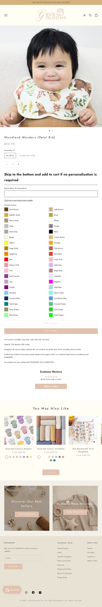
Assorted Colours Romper (19, 449)
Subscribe (13, 566)
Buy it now (51, 331)
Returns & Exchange (64, 573)
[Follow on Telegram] (33, 592)
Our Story (90, 552)
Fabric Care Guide (64, 560)
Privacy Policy (62, 577)
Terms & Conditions (64, 556)
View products (27, 514)
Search (89, 548)
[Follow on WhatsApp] (26, 592)
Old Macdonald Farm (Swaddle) (83, 450)
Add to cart (51, 323)
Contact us (91, 556)
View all (51, 472)
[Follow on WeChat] (40, 592)
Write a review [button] (51, 386)
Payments (60, 565)
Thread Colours (62, 548)
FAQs (59, 552)
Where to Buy (92, 560)
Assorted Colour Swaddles (51, 449)
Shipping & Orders (64, 569)
